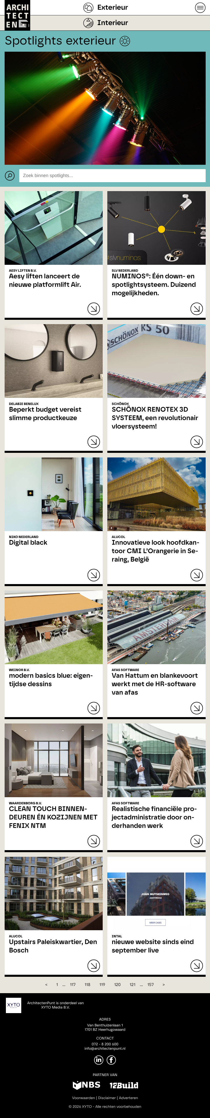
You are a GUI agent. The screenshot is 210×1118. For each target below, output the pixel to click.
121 (132, 985)
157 (150, 985)
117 (73, 985)
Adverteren (128, 1098)
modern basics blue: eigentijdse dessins (51, 680)
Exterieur (112, 7)
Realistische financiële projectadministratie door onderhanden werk (154, 817)
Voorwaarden (83, 1098)
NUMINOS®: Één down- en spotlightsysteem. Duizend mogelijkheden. (154, 285)
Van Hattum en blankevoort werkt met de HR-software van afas (155, 684)
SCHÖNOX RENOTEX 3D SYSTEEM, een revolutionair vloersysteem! (155, 418)
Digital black (28, 543)
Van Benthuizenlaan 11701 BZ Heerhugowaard (105, 1028)
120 (117, 985)
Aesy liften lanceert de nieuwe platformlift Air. (45, 280)
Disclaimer (107, 1098)
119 (102, 985)
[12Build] (124, 1086)
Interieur (112, 23)
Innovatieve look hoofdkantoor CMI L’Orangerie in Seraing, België (155, 551)
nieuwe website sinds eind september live (153, 946)
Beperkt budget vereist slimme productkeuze (45, 414)
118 (87, 985)
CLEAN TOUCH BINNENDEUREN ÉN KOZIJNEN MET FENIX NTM (53, 817)
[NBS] (86, 1086)
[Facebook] (111, 1060)
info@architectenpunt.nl (105, 1048)
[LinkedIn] (98, 1060)
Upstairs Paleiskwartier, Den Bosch (53, 946)
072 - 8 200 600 (105, 1044)
